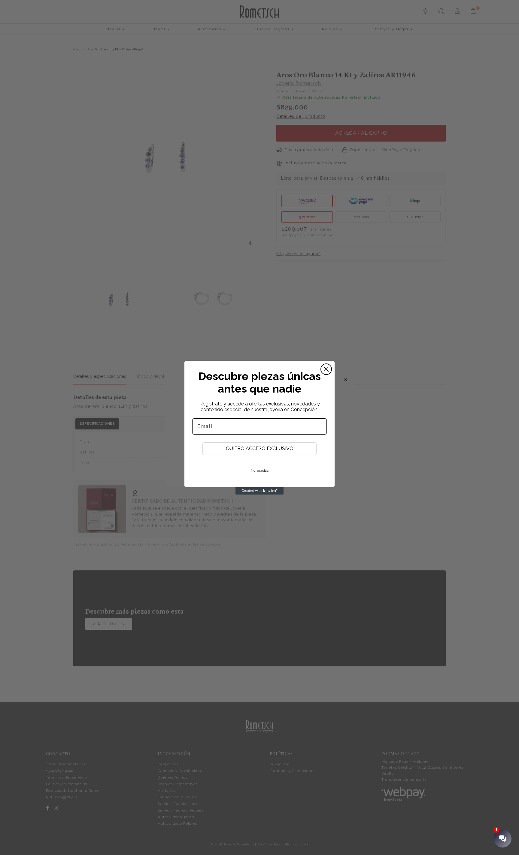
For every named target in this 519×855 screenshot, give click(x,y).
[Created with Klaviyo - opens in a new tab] (259, 491)
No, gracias (260, 470)
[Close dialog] (326, 369)
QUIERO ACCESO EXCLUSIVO (259, 448)
